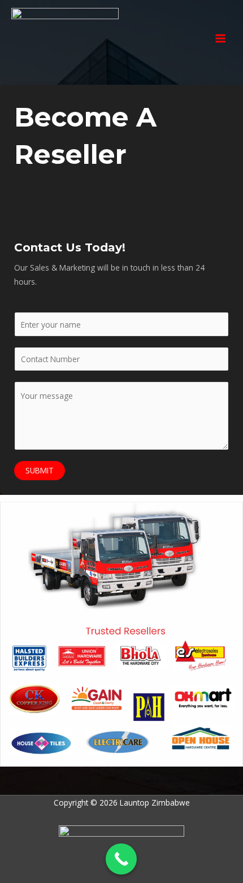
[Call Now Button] (121, 859)
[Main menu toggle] (221, 38)
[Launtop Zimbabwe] (65, 38)
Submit (39, 470)
